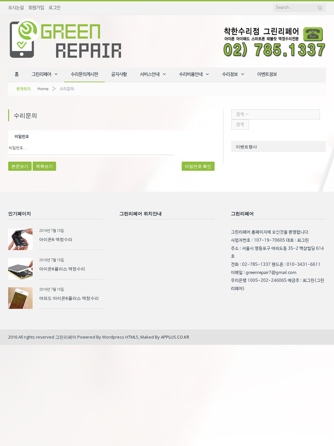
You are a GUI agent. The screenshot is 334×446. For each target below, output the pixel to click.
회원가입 (36, 7)
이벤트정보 (267, 74)
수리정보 (230, 74)
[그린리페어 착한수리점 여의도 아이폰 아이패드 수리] (65, 37)
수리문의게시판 (84, 74)
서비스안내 (149, 74)
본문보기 (19, 166)
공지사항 (119, 74)
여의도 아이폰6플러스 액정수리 (69, 298)
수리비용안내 (191, 74)
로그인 (54, 7)
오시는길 (16, 7)
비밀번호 (22, 137)
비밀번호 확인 (198, 166)
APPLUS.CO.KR (175, 337)
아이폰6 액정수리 (55, 239)
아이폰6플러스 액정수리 (62, 269)
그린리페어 (41, 74)
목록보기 (44, 166)
